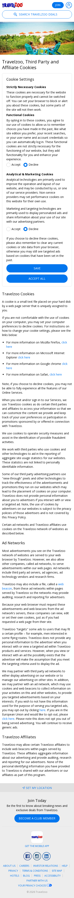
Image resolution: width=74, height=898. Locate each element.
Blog (26, 875)
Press (37, 875)
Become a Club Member (37, 818)
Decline (33, 164)
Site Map (57, 870)
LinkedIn (46, 856)
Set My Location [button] (39, 788)
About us (9, 866)
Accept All (37, 278)
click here (24, 357)
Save (37, 268)
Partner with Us (37, 880)
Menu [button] (69, 5)
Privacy (13, 870)
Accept (16, 164)
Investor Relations (45, 866)
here (42, 710)
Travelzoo (12, 5)
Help (65, 866)
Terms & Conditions (35, 870)
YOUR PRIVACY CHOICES (32, 885)
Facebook (27, 856)
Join (57, 5)
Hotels (14, 875)
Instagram (37, 856)
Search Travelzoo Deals (37, 14)
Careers (24, 866)
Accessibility (52, 875)
